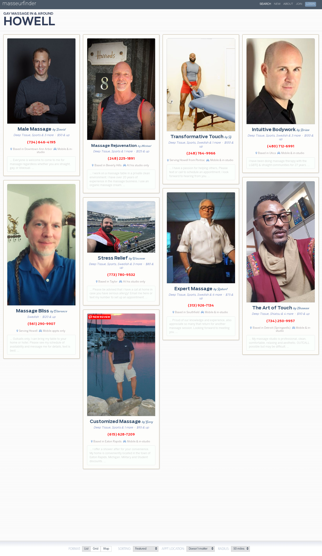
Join (299, 4)
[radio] (86, 549)
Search (265, 4)
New (277, 4)
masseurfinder (19, 4)
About (288, 4)
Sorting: (125, 549)
